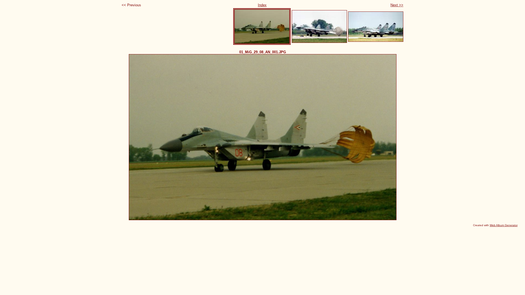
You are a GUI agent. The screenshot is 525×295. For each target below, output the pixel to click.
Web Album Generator (504, 225)
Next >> (396, 5)
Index (262, 5)
